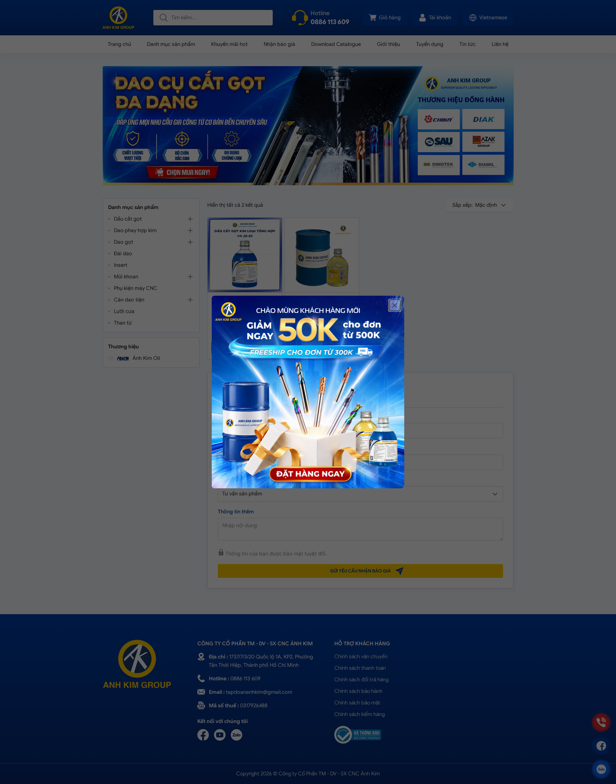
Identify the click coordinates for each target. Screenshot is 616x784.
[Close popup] (394, 305)
